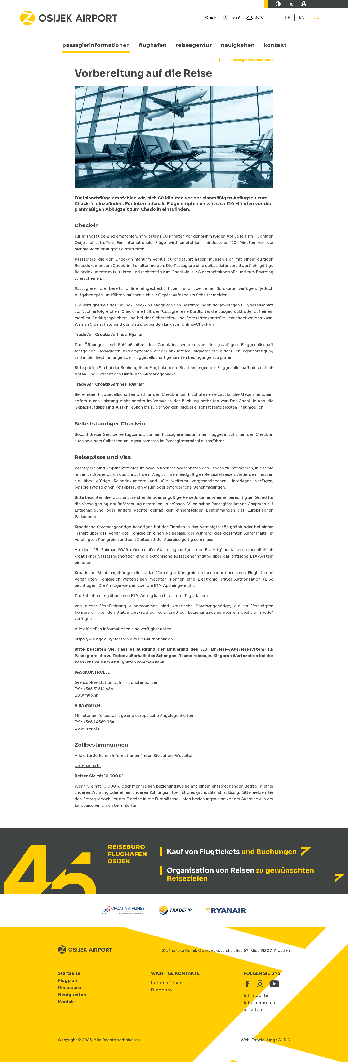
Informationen (167, 983)
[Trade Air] (175, 910)
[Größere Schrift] (304, 4)
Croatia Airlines (111, 334)
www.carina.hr (88, 765)
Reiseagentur (194, 45)
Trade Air (84, 334)
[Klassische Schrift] (291, 4)
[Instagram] (259, 983)
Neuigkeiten (238, 45)
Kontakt (275, 45)
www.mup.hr (86, 695)
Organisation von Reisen (240, 874)
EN (302, 17)
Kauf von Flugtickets (232, 852)
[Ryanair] (226, 910)
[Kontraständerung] (278, 4)
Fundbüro (161, 990)
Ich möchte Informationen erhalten (259, 1002)
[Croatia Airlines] (123, 910)
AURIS (284, 1039)
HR (287, 17)
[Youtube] (272, 983)
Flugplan (67, 980)
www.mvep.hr (87, 728)
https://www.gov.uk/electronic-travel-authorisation (124, 639)
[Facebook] (247, 983)
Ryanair (136, 334)
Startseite (69, 973)
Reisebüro (69, 987)
